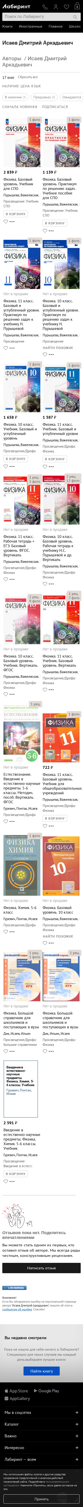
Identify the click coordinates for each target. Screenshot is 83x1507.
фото (34, 119)
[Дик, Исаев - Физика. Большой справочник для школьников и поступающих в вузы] (21, 1000)
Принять (42, 1499)
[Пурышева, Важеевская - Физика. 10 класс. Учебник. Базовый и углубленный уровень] (21, 411)
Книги (7, 26)
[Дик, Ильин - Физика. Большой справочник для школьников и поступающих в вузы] (61, 1000)
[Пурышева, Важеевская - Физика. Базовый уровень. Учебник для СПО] (21, 166)
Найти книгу (41, 1371)
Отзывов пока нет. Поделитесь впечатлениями (34, 1235)
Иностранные (30, 26)
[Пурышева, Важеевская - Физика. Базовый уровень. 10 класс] (61, 894)
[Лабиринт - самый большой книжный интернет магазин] (20, 5)
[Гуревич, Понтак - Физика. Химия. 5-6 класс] (21, 894)
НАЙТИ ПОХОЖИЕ (58, 348)
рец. (34, 477)
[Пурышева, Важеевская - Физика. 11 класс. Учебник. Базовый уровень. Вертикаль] (61, 643)
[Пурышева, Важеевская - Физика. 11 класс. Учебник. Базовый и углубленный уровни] (61, 411)
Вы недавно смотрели (25, 1337)
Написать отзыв (41, 1268)
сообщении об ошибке (17, 1309)
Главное (55, 26)
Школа (75, 26)
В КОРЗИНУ (16, 214)
